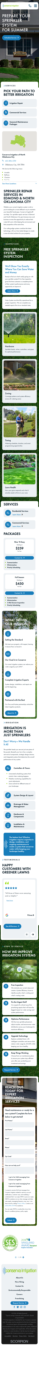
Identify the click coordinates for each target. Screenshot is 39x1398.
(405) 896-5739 (10, 1206)
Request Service (10, 1070)
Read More (10, 900)
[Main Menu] (35, 5)
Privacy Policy (21, 1203)
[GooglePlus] (18, 1307)
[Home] (10, 6)
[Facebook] (14, 1307)
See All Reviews (11, 926)
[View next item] (32, 934)
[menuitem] (8, 1336)
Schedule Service (10, 38)
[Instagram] (25, 1307)
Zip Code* (8, 1156)
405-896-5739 (10, 161)
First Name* (9, 1121)
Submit (9, 1220)
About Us (10, 713)
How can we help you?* (13, 1165)
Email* (7, 1139)
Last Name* (9, 1130)
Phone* (7, 1147)
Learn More (11, 291)
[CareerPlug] (21, 1307)
